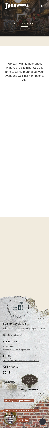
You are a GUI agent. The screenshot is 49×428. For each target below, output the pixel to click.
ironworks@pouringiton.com (17, 350)
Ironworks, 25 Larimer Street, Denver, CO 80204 (24, 329)
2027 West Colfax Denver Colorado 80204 (21, 361)
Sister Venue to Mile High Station (21, 410)
